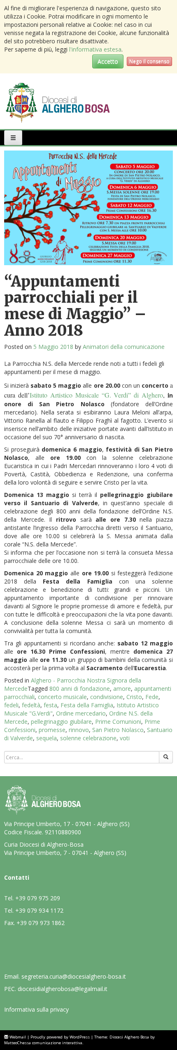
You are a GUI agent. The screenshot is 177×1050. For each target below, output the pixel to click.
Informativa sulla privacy (36, 1009)
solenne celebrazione (88, 738)
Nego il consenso (149, 61)
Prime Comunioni (118, 721)
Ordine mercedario (81, 713)
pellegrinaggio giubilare (61, 721)
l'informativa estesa (95, 49)
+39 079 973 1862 (40, 923)
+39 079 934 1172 (39, 910)
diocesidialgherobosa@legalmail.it (62, 989)
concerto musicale (62, 697)
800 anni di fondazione (79, 688)
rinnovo (79, 730)
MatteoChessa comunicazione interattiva (43, 1042)
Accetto (108, 61)
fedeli (11, 705)
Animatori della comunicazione (124, 347)
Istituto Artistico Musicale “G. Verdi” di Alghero (96, 395)
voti (125, 738)
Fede (151, 697)
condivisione (106, 697)
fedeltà (31, 705)
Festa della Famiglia (87, 705)
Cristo (134, 697)
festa (50, 705)
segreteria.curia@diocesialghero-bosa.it (73, 976)
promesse (52, 730)
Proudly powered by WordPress (60, 1037)
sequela (46, 738)
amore (122, 688)
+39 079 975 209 (37, 898)
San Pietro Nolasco (118, 730)
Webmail (17, 1037)
